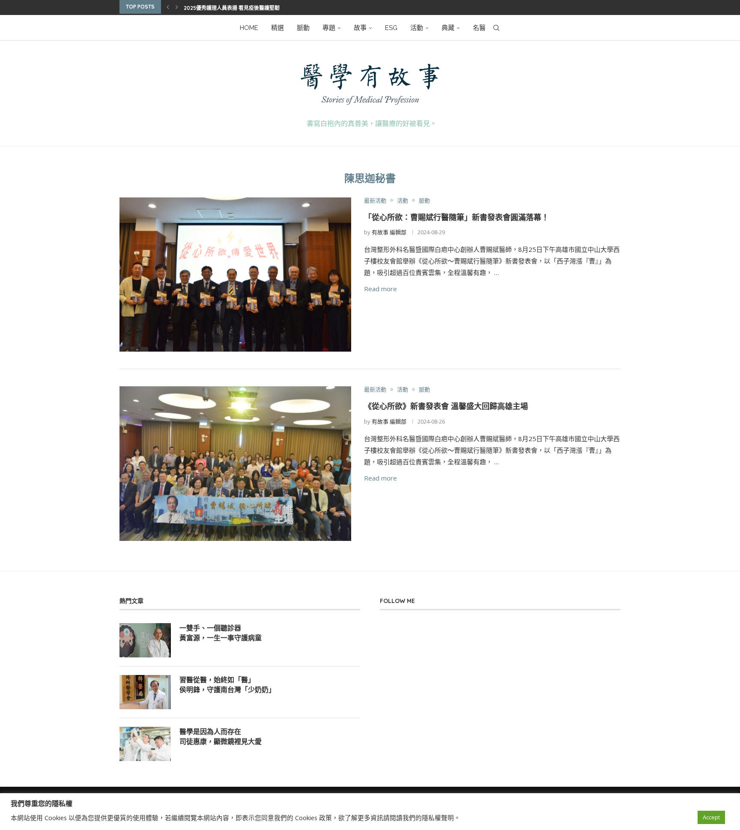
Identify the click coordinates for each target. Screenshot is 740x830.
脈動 (303, 28)
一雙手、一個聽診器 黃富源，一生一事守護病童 (220, 633)
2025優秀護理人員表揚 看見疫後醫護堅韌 (232, 8)
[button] (167, 7)
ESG (391, 28)
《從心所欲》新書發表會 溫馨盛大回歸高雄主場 (473, 406)
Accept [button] (711, 817)
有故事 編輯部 (389, 232)
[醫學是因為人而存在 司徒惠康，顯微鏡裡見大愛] (145, 744)
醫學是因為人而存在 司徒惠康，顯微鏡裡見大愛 (220, 736)
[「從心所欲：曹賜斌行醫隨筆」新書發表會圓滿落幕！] (235, 274)
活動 (416, 28)
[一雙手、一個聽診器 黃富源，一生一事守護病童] (145, 640)
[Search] (496, 27)
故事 (360, 28)
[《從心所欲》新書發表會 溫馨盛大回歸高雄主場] (235, 463)
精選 (277, 28)
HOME (249, 28)
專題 (328, 28)
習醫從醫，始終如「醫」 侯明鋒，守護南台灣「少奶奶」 (227, 684)
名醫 (479, 28)
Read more (380, 288)
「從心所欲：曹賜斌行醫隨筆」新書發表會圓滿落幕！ (456, 217)
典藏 (448, 28)
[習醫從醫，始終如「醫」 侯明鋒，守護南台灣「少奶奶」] (145, 692)
